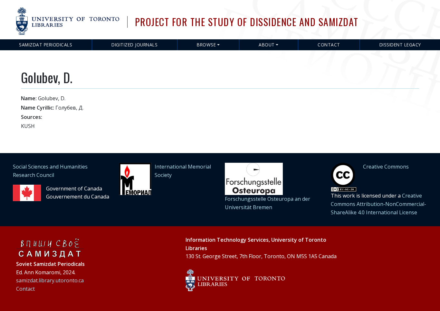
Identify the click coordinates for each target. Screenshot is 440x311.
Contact (329, 45)
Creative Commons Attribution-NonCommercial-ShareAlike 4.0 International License (378, 204)
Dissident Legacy (400, 45)
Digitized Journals (134, 45)
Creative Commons (386, 166)
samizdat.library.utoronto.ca (50, 280)
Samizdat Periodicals (45, 45)
